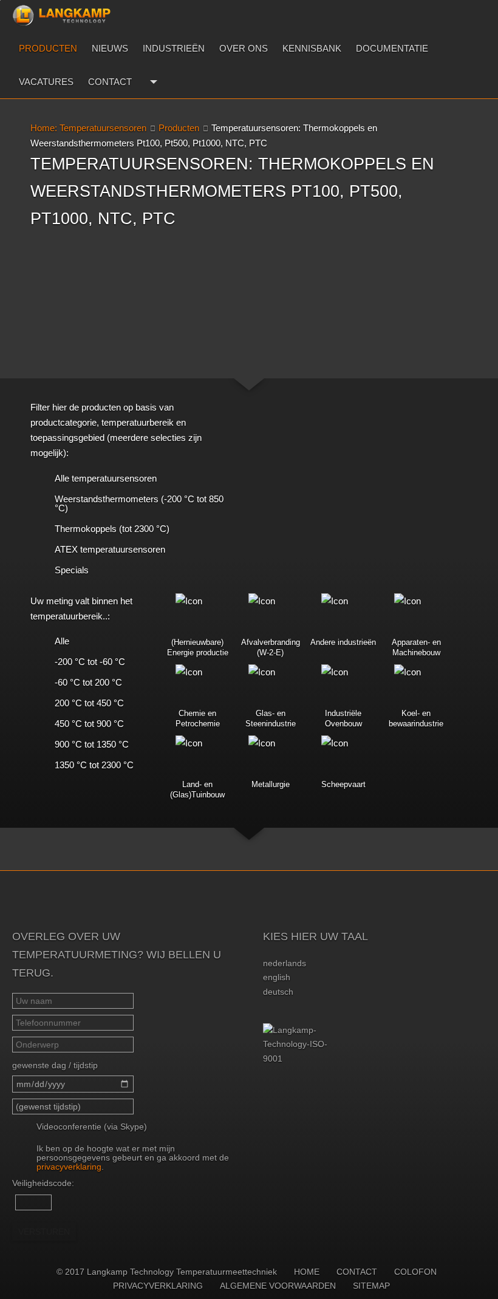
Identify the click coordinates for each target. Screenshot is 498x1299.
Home (306, 1272)
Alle (62, 641)
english (276, 977)
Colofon (415, 1272)
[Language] (152, 81)
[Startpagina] (61, 16)
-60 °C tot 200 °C (88, 682)
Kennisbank (311, 48)
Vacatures (46, 82)
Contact (110, 82)
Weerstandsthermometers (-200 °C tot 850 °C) (139, 503)
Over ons (243, 48)
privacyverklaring (68, 1166)
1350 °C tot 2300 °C (94, 765)
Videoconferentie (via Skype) (91, 1126)
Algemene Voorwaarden (278, 1285)
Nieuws (110, 48)
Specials (72, 570)
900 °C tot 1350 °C (92, 744)
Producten (48, 48)
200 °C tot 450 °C (89, 703)
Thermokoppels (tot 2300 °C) (112, 528)
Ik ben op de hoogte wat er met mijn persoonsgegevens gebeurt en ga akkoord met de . (132, 1157)
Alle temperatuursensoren (106, 478)
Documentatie (392, 48)
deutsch (278, 992)
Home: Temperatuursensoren (88, 128)
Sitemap (371, 1285)
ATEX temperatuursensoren (110, 549)
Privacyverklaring (158, 1285)
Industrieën (174, 48)
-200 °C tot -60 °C (90, 661)
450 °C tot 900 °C (89, 723)
